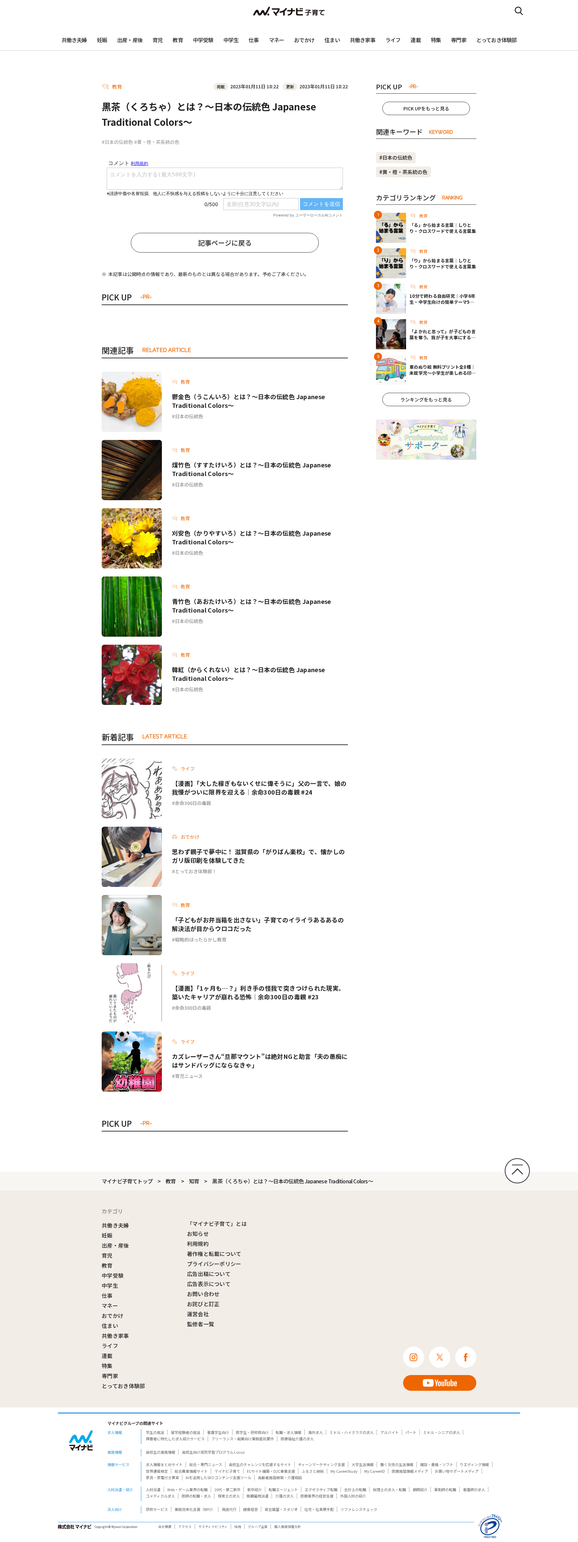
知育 (194, 1181)
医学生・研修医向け (252, 1432)
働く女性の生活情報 (396, 1464)
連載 (415, 40)
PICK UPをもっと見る (426, 108)
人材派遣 (153, 1489)
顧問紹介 (420, 1489)
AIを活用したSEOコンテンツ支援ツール (218, 1477)
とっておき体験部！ (196, 871)
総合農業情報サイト (191, 1471)
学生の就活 (155, 1432)
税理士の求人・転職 (389, 1489)
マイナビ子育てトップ (127, 1181)
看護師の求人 (474, 1489)
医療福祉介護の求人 (297, 1438)
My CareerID (374, 1471)
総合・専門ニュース (205, 1464)
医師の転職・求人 (196, 1496)
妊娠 (102, 40)
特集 (436, 40)
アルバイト (389, 1432)
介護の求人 (284, 1496)
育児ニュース (189, 1076)
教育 (178, 40)
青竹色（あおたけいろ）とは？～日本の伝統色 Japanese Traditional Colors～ (251, 605)
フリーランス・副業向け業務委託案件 (242, 1438)
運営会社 (198, 1314)
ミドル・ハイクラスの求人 (351, 1432)
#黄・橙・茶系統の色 (156, 142)
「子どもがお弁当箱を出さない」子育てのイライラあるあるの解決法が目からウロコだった (258, 924)
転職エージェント (283, 1489)
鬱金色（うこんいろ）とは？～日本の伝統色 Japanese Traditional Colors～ (248, 401)
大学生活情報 (363, 1464)
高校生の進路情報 (160, 1452)
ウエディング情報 (474, 1464)
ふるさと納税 (313, 1471)
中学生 (231, 40)
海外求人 (315, 1432)
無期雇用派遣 (258, 1496)
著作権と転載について (214, 1254)
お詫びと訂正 (203, 1304)
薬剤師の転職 (445, 1489)
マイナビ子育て (227, 1471)
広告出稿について (209, 1274)
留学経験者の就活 (185, 1432)
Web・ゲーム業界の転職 (187, 1489)
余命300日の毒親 (193, 803)
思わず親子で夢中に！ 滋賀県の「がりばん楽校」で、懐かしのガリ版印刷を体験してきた (258, 856)
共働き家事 (362, 40)
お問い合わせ (203, 1294)
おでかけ (304, 40)
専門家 (458, 40)
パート (410, 1432)
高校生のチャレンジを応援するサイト (260, 1464)
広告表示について (209, 1284)
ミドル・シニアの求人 (441, 1432)
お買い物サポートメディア (457, 1471)
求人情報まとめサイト (164, 1464)
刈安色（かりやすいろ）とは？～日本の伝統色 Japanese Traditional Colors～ (251, 537)
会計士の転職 (355, 1489)
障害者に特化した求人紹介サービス (175, 1438)
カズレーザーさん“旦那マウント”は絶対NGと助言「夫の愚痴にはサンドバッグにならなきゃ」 (260, 1060)
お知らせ (198, 1234)
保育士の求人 (229, 1496)
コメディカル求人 (160, 1496)
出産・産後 (129, 40)
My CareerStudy (344, 1471)
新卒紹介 (254, 1489)
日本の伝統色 (189, 416)
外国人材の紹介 (353, 1496)
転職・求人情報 (288, 1432)
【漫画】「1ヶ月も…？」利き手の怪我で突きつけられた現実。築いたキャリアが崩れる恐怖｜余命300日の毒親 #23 (258, 992)
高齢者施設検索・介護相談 (280, 1477)
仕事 (254, 40)
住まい (332, 40)
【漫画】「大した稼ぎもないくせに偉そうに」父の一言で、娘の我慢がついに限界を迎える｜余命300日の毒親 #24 (259, 787)
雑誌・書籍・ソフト (436, 1464)
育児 (158, 40)
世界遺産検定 (157, 1471)
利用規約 (198, 1244)
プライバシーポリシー (214, 1264)
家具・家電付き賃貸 (162, 1477)
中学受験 (203, 40)
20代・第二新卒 (227, 1489)
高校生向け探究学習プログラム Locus (213, 1452)
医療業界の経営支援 (316, 1496)
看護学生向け (218, 1432)
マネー (276, 40)
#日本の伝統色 (117, 142)
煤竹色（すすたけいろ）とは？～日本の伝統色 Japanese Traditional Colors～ (251, 469)
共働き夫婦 (74, 40)
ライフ (393, 40)
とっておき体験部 (496, 40)
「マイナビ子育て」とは (217, 1223)
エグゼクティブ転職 (321, 1489)
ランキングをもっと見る (426, 399)
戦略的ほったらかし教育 (200, 939)
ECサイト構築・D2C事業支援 (271, 1471)
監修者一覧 (200, 1324)
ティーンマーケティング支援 (321, 1464)
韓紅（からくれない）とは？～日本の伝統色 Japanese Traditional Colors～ (248, 674)
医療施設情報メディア (410, 1471)
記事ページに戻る (225, 243)
